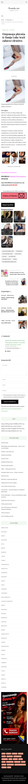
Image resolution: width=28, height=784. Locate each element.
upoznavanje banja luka (9, 261)
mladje (4, 756)
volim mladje (10, 756)
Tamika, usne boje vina (7, 451)
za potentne (17, 761)
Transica (4, 658)
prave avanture (10, 761)
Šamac (3, 630)
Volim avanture (5, 512)
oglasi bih (18, 253)
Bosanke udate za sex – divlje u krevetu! (12, 472)
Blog (2, 544)
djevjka (23, 761)
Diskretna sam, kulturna (8, 500)
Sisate (3, 642)
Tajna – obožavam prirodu (8, 469)
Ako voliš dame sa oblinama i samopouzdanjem (9, 508)
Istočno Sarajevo (7, 601)
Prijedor (4, 626)
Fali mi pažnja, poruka (7, 516)
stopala (4, 764)
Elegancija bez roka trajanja (9, 482)
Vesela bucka (5, 476)
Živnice (3, 683)
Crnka (3, 320)
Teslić (13, 320)
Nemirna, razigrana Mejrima (9, 479)
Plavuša (9, 308)
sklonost (4, 767)
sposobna (14, 753)
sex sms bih (12, 256)
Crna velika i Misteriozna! (8, 486)
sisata (15, 259)
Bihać (3, 536)
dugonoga (19, 251)
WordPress (22, 780)
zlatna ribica (5, 759)
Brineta (3, 552)
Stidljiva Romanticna (7, 462)
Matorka (4, 609)
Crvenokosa (5, 564)
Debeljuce (4, 568)
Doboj (3, 581)
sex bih (4, 256)
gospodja (20, 753)
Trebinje (4, 666)
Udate (3, 675)
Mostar (3, 613)
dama (9, 767)
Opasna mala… (5, 458)
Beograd (4, 531)
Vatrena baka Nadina (7, 465)
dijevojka (8, 753)
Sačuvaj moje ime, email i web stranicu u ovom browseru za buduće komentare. (14, 396)
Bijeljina (4, 540)
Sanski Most (5, 634)
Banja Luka (5, 30)
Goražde (4, 589)
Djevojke (11, 30)
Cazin (3, 556)
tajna (10, 759)
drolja (4, 761)
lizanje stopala (10, 764)
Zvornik (3, 687)
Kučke (3, 605)
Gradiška (4, 593)
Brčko (3, 548)
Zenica (3, 679)
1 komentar (14, 76)
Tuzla (3, 671)
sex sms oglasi (6, 259)
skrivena (15, 759)
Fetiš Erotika (4, 442)
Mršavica (4, 617)
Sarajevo (4, 638)
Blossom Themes (7, 780)
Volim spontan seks (6, 504)
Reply (9, 351)
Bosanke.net (14, 8)
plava (4, 753)
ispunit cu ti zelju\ (17, 756)
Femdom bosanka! (6, 455)
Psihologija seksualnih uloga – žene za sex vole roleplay (13, 447)
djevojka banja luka (8, 251)
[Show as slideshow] (14, 166)
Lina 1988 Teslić (6, 323)
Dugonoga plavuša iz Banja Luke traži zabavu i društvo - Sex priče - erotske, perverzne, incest (15, 342)
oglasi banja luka (7, 253)
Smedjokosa (10, 295)
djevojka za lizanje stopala (20, 764)
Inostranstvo (5, 597)
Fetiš (2, 585)
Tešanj (3, 650)
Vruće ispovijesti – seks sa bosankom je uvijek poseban (13, 496)
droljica (20, 759)
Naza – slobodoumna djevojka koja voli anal (8, 311)
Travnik (3, 662)
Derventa (4, 572)
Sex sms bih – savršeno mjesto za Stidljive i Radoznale (13, 490)
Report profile (8, 205)
